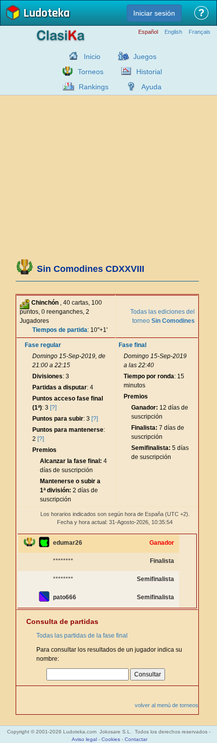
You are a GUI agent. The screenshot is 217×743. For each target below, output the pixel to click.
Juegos (144, 56)
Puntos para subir (57, 418)
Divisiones (47, 376)
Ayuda (151, 87)
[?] (53, 407)
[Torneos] (65, 71)
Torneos (90, 72)
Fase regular (43, 345)
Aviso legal (84, 739)
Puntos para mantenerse (67, 429)
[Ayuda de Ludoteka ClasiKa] (128, 86)
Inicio (92, 56)
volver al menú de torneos (166, 705)
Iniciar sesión (154, 13)
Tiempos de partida (59, 329)
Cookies (110, 739)
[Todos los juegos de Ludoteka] (120, 56)
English (173, 32)
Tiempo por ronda (149, 376)
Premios (44, 449)
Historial (149, 72)
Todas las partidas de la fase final (82, 635)
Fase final (132, 345)
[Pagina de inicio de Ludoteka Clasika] (71, 56)
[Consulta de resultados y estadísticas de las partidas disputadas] (123, 71)
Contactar (136, 739)
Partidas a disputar (59, 387)
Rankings (93, 87)
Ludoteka (46, 14)
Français (199, 32)
